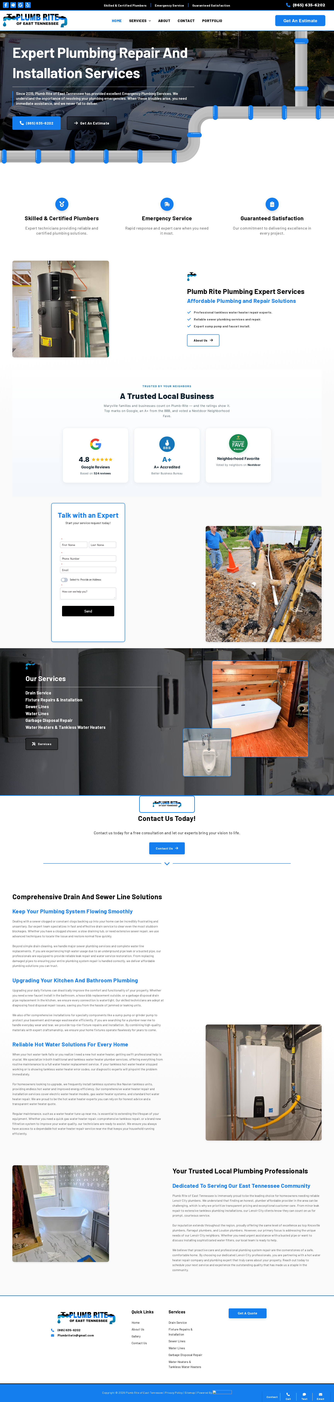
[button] (248, 1313)
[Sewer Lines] (37, 706)
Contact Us (164, 848)
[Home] (136, 1322)
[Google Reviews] (20, 5)
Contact (279, 1340)
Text (304, 1398)
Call (276, 1332)
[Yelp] (28, 5)
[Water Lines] (37, 713)
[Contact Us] (139, 1343)
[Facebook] (6, 5)
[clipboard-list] (272, 204)
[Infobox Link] (86, 1330)
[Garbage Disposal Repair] (49, 720)
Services (44, 744)
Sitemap (190, 1392)
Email (320, 1398)
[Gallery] (136, 1336)
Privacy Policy (173, 1392)
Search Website (286, 1349)
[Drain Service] (38, 692)
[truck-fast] (167, 204)
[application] (149, 20)
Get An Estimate (300, 20)
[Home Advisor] (13, 5)
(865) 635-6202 (39, 123)
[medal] (61, 204)
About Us (201, 340)
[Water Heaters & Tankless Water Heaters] (66, 727)
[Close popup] (325, 1311)
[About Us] (138, 1329)
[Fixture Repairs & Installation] (54, 699)
